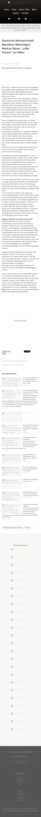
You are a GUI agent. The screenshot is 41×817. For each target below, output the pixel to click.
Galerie (16, 13)
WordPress (15, 811)
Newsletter (20, 793)
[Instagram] (28, 19)
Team (13, 9)
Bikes (34, 9)
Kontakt (24, 13)
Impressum (20, 780)
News (6, 9)
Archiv (20, 796)
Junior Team (24, 9)
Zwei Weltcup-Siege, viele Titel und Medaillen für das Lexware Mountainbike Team (31, 493)
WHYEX (36, 811)
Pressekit (20, 798)
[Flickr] (20, 19)
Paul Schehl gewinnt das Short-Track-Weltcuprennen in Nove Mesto (30, 468)
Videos (20, 800)
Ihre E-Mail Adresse (20, 756)
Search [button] (27, 527)
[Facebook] (12, 19)
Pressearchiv (22, 361)
